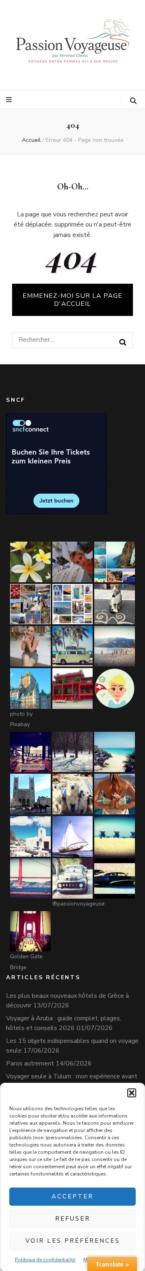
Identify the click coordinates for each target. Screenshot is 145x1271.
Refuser (72, 1219)
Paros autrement (30, 1063)
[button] (132, 1093)
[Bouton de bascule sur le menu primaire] (10, 99)
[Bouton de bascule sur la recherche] (133, 101)
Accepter (72, 1196)
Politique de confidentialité (45, 1259)
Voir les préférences (72, 1241)
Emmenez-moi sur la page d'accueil (72, 299)
